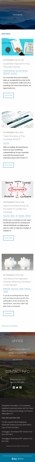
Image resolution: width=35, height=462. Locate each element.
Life (16, 216)
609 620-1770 (20, 379)
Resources (6, 34)
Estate (21, 288)
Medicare (28, 216)
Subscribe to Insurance (10, 326)
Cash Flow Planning (21, 70)
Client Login (7, 43)
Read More (8, 95)
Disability (21, 216)
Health (12, 216)
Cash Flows (14, 288)
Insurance (14, 73)
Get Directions (17, 360)
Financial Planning (8, 70)
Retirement (6, 73)
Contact (5, 38)
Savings (5, 291)
